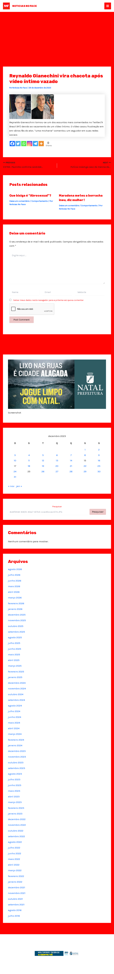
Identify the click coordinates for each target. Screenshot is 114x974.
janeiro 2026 (15, 608)
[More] (41, 143)
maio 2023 (14, 790)
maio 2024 (14, 722)
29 (85, 471)
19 (43, 465)
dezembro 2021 (16, 887)
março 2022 (15, 870)
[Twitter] (18, 143)
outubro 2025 (15, 626)
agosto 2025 (15, 637)
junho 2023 (14, 785)
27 (57, 471)
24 (15, 471)
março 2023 (15, 802)
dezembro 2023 (17, 751)
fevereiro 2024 (16, 739)
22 (85, 465)
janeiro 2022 (15, 881)
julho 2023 (14, 779)
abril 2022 (13, 864)
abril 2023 (14, 796)
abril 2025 (13, 660)
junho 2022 (14, 853)
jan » (19, 486)
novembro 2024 (17, 688)
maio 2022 (14, 859)
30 (99, 471)
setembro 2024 (16, 699)
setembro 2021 (16, 904)
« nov (11, 486)
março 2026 (15, 597)
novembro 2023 (17, 756)
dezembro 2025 (17, 614)
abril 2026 (14, 591)
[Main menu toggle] (107, 6)
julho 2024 (14, 711)
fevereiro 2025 (16, 671)
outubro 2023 (15, 762)
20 (57, 465)
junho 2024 (14, 716)
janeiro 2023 (15, 813)
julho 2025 (14, 643)
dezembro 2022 (17, 819)
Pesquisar (57, 506)
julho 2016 (14, 915)
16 (99, 460)
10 (15, 460)
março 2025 (15, 665)
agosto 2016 (15, 910)
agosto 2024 (15, 705)
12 (43, 460)
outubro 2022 (15, 830)
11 (29, 460)
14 (71, 460)
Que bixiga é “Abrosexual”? (30, 195)
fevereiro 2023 (16, 807)
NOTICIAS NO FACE (24, 5)
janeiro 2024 (15, 745)
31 (15, 476)
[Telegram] (35, 143)
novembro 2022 (17, 824)
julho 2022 (14, 847)
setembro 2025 (16, 631)
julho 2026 (14, 574)
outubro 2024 (15, 694)
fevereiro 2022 (16, 876)
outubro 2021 (15, 898)
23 (99, 465)
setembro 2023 (16, 768)
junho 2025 (14, 648)
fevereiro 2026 (16, 603)
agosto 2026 (15, 569)
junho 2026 (14, 580)
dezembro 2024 (17, 682)
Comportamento (39, 201)
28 (71, 471)
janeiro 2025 (15, 677)
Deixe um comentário (19, 201)
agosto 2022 (15, 841)
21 (71, 465)
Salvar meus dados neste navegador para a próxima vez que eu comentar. (48, 300)
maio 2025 (14, 654)
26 (43, 471)
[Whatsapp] (23, 143)
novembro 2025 (17, 620)
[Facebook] (12, 143)
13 (57, 460)
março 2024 (15, 733)
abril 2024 (13, 728)
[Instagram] (29, 143)
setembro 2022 (16, 836)
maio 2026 (14, 586)
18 (29, 465)
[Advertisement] (57, 34)
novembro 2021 (16, 893)
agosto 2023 (15, 773)
